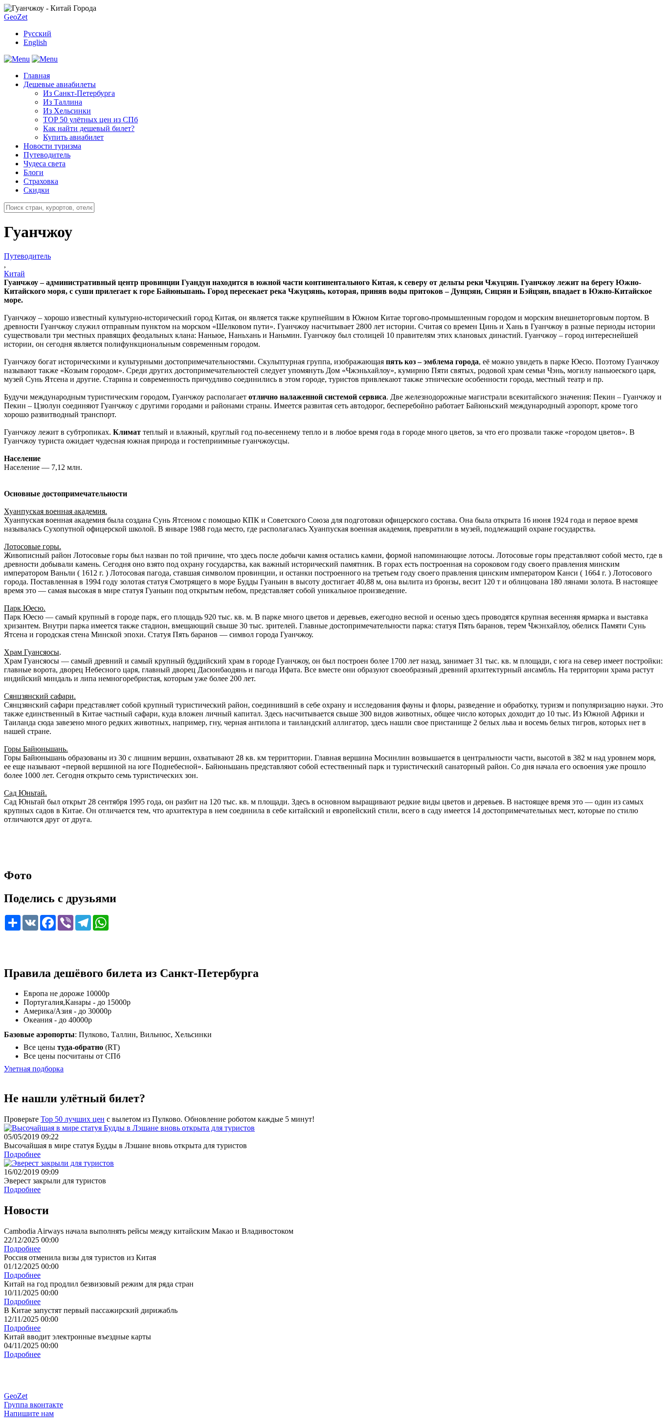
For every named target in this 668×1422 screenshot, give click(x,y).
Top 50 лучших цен (73, 1119)
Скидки (36, 190)
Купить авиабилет (73, 137)
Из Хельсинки (67, 111)
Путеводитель (46, 155)
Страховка (40, 181)
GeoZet (15, 17)
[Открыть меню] (17, 59)
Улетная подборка (34, 1069)
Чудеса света (44, 163)
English (35, 42)
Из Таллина (62, 102)
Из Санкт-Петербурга (79, 93)
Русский (37, 33)
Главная (36, 75)
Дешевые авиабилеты (59, 84)
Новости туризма (52, 146)
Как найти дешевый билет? (88, 128)
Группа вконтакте (33, 1404)
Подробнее (22, 1154)
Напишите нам (29, 1413)
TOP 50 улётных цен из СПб (90, 119)
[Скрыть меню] (45, 59)
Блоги (33, 172)
